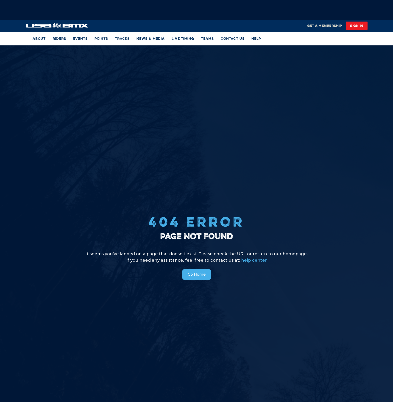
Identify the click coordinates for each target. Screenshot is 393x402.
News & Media (151, 38)
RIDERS (59, 38)
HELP (256, 38)
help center (254, 260)
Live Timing (183, 38)
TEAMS (207, 38)
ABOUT (39, 38)
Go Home (197, 274)
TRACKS (122, 38)
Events (80, 38)
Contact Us (233, 38)
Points (101, 38)
